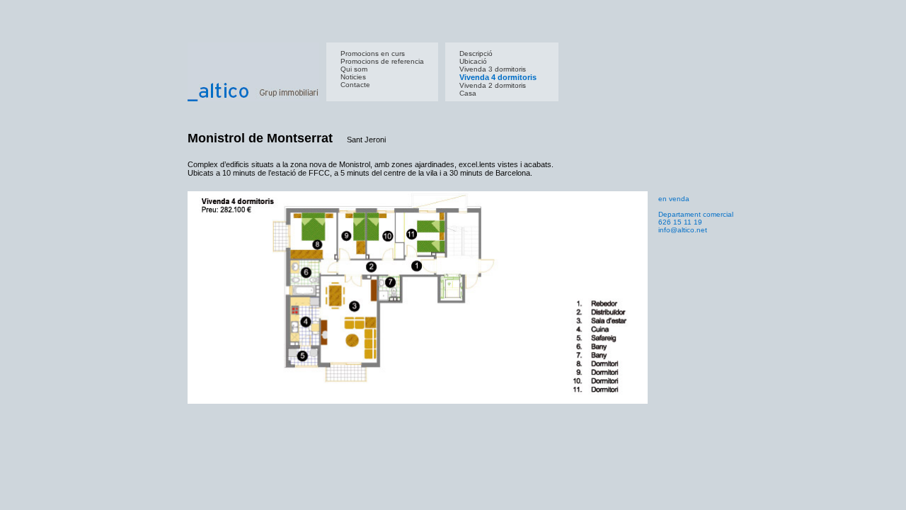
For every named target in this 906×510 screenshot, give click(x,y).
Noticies (353, 77)
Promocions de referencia (382, 61)
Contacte (355, 85)
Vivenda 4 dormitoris (498, 77)
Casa (467, 93)
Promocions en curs (372, 53)
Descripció (476, 53)
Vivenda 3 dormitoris (492, 69)
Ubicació (473, 61)
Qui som (353, 69)
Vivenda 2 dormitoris (492, 85)
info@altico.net (682, 230)
